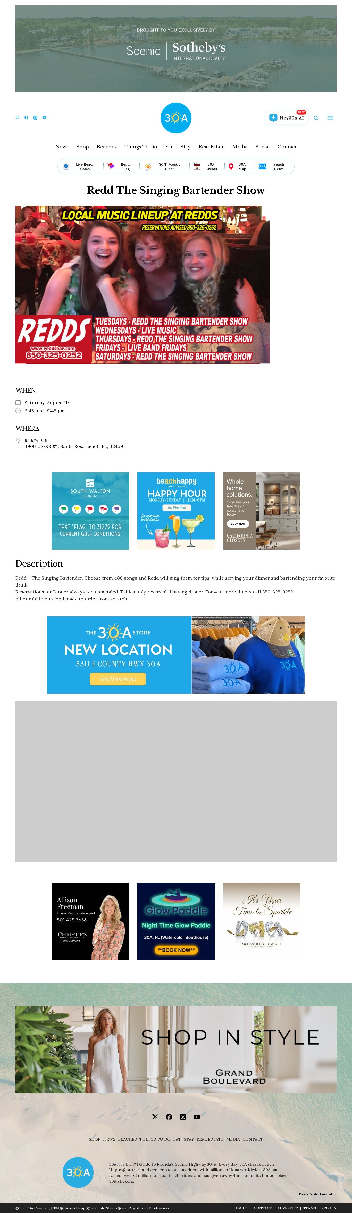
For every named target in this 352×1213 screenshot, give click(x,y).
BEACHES (127, 1139)
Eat (169, 147)
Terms (309, 1208)
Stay (185, 147)
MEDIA (233, 1139)
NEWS (109, 1139)
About (241, 1208)
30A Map (242, 166)
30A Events (211, 166)
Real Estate (211, 147)
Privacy (329, 1208)
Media (240, 147)
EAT (177, 1139)
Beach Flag (126, 166)
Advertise (288, 1208)
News (62, 147)
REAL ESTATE (210, 1139)
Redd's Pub (35, 441)
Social (262, 147)
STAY (189, 1139)
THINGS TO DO (155, 1139)
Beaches (106, 147)
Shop (82, 147)
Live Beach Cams (85, 166)
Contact (287, 147)
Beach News (278, 166)
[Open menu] (330, 118)
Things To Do (140, 147)
